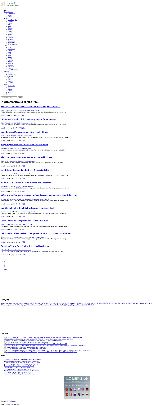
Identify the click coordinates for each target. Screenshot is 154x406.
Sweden (10, 34)
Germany (10, 21)
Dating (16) (133, 303)
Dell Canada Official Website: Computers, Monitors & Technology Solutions (36, 233)
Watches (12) (6, 305)
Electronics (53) (47, 303)
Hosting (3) (81, 305)
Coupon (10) (14, 305)
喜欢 (23, 115)
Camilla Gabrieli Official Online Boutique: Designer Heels (27, 208)
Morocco (10, 92)
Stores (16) (127, 303)
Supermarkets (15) (142, 303)
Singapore (11, 66)
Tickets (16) (113, 303)
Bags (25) (81, 303)
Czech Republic (12, 44)
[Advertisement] (54, 284)
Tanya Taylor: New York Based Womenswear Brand (24, 144)
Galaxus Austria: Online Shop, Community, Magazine (19, 374)
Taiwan (10, 50)
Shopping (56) (39, 303)
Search (20, 97)
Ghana (10, 89)
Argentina (10, 81)
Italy (9, 24)
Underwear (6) (36, 305)
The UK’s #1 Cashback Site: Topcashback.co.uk (18, 372)
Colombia (10, 82)
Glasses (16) (120, 303)
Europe (6, 18)
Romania (10, 39)
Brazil (9, 78)
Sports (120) (11, 303)
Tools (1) (91, 305)
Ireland (10, 29)
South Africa (11, 86)
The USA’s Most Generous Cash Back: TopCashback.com (27, 157)
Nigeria (10, 90)
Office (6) (43, 305)
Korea (9, 53)
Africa (6, 84)
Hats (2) (87, 305)
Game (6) (49, 305)
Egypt (9, 87)
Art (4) (64, 305)
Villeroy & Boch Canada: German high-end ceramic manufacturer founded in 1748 (39, 195)
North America (8, 12)
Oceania (6, 71)
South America (8, 76)
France (10, 23)
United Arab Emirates (14, 70)
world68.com (12, 401)
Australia (10, 73)
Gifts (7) (30, 305)
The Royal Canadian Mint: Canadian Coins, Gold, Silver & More (30, 106)
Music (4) (59, 305)
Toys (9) (25, 305)
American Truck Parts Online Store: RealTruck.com (25, 246)
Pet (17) (98, 303)
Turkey (10, 57)
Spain (9, 26)
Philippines (11, 68)
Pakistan (10, 61)
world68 (3, 115)
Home (6, 10)
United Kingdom (12, 20)
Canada (10, 15)
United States (11, 13)
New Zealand (12, 74)
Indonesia (10, 63)
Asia (5, 45)
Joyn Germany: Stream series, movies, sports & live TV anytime (22, 362)
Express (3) (75, 305)
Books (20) (93, 303)
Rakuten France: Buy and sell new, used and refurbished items (21, 371)
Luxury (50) (55, 303)
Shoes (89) (18, 303)
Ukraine (10, 36)
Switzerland (11, 41)
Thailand (10, 58)
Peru (9, 79)
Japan (9, 52)
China (9, 47)
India (9, 55)
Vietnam (10, 60)
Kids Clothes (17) (105, 303)
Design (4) (69, 305)
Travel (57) (32, 303)
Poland (10, 31)
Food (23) (87, 303)
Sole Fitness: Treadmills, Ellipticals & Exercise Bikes (25, 170)
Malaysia (10, 65)
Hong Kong (11, 49)
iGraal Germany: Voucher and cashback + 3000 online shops (21, 361)
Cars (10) (20, 305)
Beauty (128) (4, 303)
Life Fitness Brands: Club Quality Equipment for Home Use (28, 119)
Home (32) (75, 303)
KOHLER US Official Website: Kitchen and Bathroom (26, 183)
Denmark (10, 37)
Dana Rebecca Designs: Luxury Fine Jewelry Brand (24, 132)
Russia (10, 28)
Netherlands (11, 42)
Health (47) (62, 303)
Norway (10, 33)
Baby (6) (54, 305)
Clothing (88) (25, 303)
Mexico (10, 16)
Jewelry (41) (68, 303)
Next (5, 269)
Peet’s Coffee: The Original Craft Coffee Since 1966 (24, 220)
